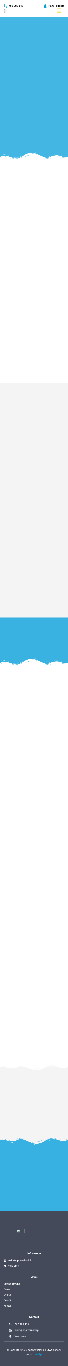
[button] (59, 11)
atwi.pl (38, 1354)
